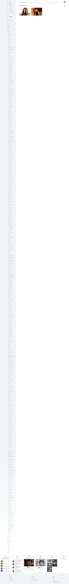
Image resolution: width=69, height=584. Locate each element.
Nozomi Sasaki (10, 436)
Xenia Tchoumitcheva (11, 525)
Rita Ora (9, 458)
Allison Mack (10, 64)
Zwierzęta (8, 552)
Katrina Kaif (9, 294)
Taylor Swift (9, 501)
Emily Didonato (10, 204)
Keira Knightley (10, 299)
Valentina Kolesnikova (11, 512)
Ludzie (8, 28)
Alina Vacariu (10, 63)
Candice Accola (10, 130)
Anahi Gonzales (10, 80)
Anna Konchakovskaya (11, 89)
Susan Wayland (10, 495)
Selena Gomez (10, 478)
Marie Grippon (10, 367)
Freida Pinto (9, 230)
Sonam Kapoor (10, 489)
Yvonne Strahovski (10, 526)
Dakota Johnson (10, 165)
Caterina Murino (10, 139)
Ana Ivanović (10, 78)
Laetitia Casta (10, 324)
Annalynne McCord (10, 92)
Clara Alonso (10, 157)
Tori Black (9, 506)
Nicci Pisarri (9, 422)
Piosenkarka (9, 450)
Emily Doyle (9, 205)
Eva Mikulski (9, 219)
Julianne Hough (10, 282)
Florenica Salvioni (10, 227)
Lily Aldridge (9, 336)
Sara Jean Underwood (11, 470)
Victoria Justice (10, 520)
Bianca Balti (9, 116)
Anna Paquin (9, 91)
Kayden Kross (10, 297)
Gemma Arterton (10, 232)
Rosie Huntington (10, 462)
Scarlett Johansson (10, 476)
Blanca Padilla (10, 119)
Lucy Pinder (9, 349)
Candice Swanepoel (11, 131)
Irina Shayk (9, 249)
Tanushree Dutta (10, 500)
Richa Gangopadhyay (11, 456)
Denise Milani (10, 176)
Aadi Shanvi (9, 33)
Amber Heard (10, 72)
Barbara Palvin (10, 111)
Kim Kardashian (10, 305)
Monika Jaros (10, 406)
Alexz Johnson (10, 52)
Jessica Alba (9, 269)
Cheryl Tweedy (10, 149)
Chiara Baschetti (10, 151)
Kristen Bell (9, 308)
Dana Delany (10, 166)
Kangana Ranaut (10, 283)
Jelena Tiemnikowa (10, 257)
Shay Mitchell (10, 484)
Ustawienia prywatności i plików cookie (57, 582)
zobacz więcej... (64, 572)
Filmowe (8, 18)
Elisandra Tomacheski (11, 182)
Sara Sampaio (10, 472)
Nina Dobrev (10, 434)
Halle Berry (9, 235)
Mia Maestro (9, 383)
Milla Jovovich (10, 395)
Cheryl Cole (9, 148)
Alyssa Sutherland (10, 69)
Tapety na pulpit (22, 6)
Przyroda (8, 546)
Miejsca (8, 538)
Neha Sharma (10, 420)
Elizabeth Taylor (10, 190)
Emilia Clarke (10, 199)
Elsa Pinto (9, 196)
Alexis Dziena (10, 50)
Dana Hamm (10, 168)
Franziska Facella (10, 229)
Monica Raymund (10, 405)
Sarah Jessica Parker (11, 473)
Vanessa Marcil (10, 517)
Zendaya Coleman (10, 529)
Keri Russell (9, 302)
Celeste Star (9, 143)
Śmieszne (8, 549)
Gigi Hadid (9, 233)
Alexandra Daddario (10, 49)
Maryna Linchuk (10, 375)
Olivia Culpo (9, 439)
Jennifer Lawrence (10, 263)
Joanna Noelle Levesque (11, 274)
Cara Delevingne (10, 133)
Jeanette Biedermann (11, 255)
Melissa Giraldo (10, 380)
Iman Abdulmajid (10, 247)
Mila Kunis (9, 392)
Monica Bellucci (10, 403)
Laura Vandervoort (10, 328)
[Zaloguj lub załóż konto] (64, 2)
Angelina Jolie (10, 83)
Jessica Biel (9, 271)
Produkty (8, 544)
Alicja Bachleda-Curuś (11, 61)
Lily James (9, 338)
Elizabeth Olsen (10, 188)
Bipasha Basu (10, 117)
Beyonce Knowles (10, 114)
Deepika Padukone (10, 171)
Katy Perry (9, 296)
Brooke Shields (10, 125)
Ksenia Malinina (10, 316)
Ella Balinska (9, 191)
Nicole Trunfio (10, 428)
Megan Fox (9, 377)
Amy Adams (9, 74)
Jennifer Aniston (10, 260)
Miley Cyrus (9, 394)
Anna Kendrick (10, 88)
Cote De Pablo (10, 160)
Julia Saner (9, 280)
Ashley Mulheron (10, 102)
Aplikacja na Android (55, 581)
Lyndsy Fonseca (10, 352)
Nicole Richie (10, 425)
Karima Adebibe (10, 285)
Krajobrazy (8, 26)
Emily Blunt (9, 202)
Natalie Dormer (10, 414)
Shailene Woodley (10, 481)
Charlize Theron (10, 146)
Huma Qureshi (10, 244)
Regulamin (54, 578)
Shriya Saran (9, 486)
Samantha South (10, 467)
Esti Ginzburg (10, 215)
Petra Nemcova (10, 445)
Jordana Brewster (10, 277)
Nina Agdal (9, 433)
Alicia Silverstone (10, 58)
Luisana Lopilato (10, 350)
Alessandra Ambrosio (11, 47)
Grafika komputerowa (10, 20)
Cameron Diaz (10, 128)
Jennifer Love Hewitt (11, 266)
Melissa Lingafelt (10, 381)
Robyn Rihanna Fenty (11, 459)
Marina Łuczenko (10, 372)
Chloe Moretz (10, 152)
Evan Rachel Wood (10, 221)
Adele (9, 36)
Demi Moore (10, 174)
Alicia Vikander (10, 60)
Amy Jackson (10, 75)
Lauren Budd (10, 330)
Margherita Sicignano (11, 363)
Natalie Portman (10, 417)
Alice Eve (9, 55)
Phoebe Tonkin (10, 447)
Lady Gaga (9, 322)
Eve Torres (31, 6)
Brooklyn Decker (10, 127)
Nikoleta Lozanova (10, 430)
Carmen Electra (10, 136)
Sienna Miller (10, 487)
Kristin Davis (9, 311)
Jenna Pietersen (10, 258)
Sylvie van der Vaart (10, 497)
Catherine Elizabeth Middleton (10, 141)
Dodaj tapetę (11, 578)
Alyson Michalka (10, 66)
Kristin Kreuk (9, 313)
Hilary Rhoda (10, 243)
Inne (7, 23)
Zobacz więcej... (6, 572)
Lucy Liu (9, 347)
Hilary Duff (9, 241)
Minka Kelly (9, 397)
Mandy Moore (10, 361)
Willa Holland (10, 523)
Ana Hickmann (10, 77)
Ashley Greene (10, 100)
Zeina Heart (9, 528)
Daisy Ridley (9, 163)
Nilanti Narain (10, 431)
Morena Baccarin (10, 408)
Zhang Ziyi (9, 531)
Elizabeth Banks (10, 185)
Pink (8, 448)
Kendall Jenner (10, 300)
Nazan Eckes (10, 419)
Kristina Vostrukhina (10, 314)
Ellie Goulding (10, 193)
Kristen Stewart (10, 310)
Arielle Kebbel (10, 97)
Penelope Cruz (10, 444)
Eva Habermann (10, 218)
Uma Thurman (10, 511)
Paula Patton (10, 442)
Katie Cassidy (10, 291)
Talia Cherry (9, 498)
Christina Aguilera (10, 154)
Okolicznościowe (9, 541)
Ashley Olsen (10, 103)
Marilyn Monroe (10, 369)
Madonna (9, 353)
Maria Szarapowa (10, 366)
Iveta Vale (9, 252)
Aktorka (9, 44)
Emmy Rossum (10, 210)
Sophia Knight (10, 492)
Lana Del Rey (10, 325)
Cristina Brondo (10, 162)
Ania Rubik (9, 86)
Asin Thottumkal (10, 105)
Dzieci (8, 30)
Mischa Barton (10, 400)
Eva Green (9, 216)
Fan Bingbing (10, 224)
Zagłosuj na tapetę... (40, 572)
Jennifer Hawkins (10, 261)
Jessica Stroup (10, 272)
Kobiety (9, 31)
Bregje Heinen (10, 122)
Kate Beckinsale (10, 286)
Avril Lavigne (9, 108)
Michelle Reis (10, 389)
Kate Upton (9, 288)
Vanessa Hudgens (10, 515)
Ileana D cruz (10, 246)
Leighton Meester (10, 333)
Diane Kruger (10, 177)
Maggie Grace (10, 358)
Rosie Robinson (10, 464)
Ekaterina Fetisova (10, 180)
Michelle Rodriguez (10, 391)
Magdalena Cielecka (11, 355)
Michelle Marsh (10, 386)
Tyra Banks (9, 509)
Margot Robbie (10, 364)
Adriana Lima (10, 38)
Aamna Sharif (10, 35)
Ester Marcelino (10, 213)
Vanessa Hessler (10, 514)
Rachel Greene (10, 453)
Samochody (9, 547)
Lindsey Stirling (10, 341)
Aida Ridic (9, 41)
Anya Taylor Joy (10, 94)
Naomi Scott (10, 411)
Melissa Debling (10, 378)
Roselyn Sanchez (10, 461)
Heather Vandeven (10, 238)
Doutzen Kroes (10, 179)
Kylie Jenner (9, 319)
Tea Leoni (9, 503)
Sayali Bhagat (10, 475)
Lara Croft (9, 327)
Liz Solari (9, 344)
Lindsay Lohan (10, 339)
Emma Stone (10, 207)
